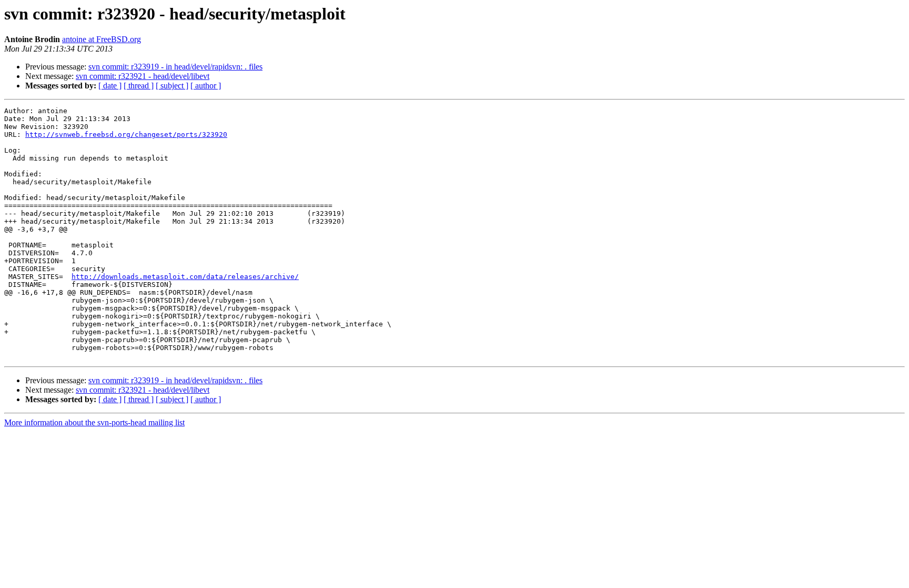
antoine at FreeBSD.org (101, 39)
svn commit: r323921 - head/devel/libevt (142, 76)
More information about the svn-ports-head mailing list (94, 422)
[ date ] (110, 85)
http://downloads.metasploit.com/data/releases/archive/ (185, 277)
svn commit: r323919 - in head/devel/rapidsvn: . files (175, 66)
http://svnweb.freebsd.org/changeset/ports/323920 (126, 134)
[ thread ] (139, 85)
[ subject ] (172, 85)
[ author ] (205, 85)
